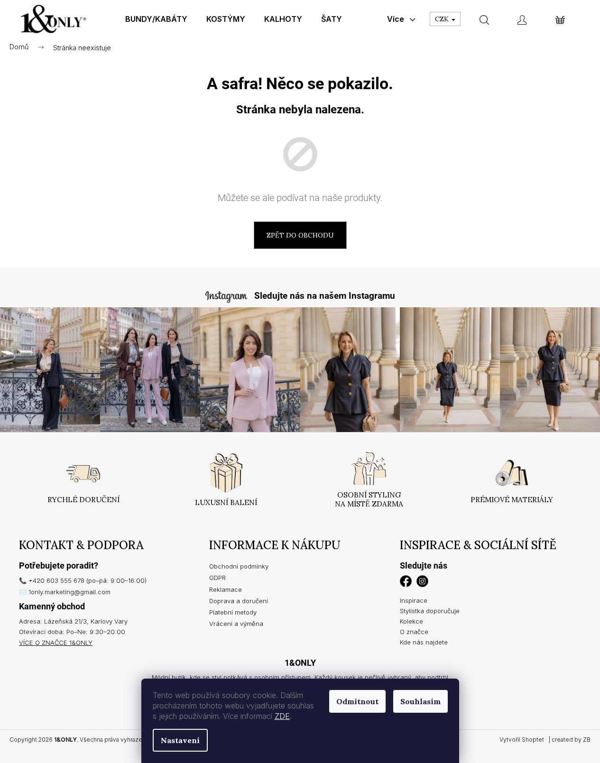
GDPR (217, 577)
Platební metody (233, 612)
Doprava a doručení (238, 601)
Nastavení (180, 740)
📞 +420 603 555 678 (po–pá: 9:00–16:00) (83, 580)
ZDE (282, 716)
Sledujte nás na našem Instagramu (324, 295)
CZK (443, 19)
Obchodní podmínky (238, 566)
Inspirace (413, 600)
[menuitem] (156, 19)
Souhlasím (420, 701)
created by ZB (571, 739)
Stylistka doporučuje (430, 611)
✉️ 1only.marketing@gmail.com (65, 592)
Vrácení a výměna (236, 623)
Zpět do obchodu (300, 235)
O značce (414, 631)
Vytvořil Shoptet (521, 739)
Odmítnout (357, 701)
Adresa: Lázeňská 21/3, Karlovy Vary (73, 621)
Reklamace (225, 589)
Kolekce (411, 621)
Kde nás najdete (424, 642)
